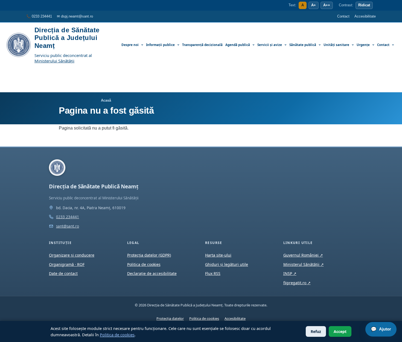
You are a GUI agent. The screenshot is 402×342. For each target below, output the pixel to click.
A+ (313, 5)
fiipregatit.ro (297, 282)
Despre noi (130, 45)
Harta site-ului (218, 255)
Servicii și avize (269, 45)
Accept (340, 331)
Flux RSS (212, 273)
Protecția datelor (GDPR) (149, 255)
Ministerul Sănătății (303, 264)
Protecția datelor (170, 318)
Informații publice (160, 45)
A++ (326, 5)
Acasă (106, 100)
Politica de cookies (117, 334)
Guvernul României (303, 255)
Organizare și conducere (71, 255)
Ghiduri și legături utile (226, 264)
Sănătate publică (302, 45)
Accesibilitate (235, 318)
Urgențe (363, 45)
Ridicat (364, 5)
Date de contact (63, 273)
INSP (289, 273)
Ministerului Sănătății (54, 61)
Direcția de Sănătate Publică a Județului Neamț (67, 37)
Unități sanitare (336, 45)
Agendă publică (237, 45)
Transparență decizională (202, 45)
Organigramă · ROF (67, 264)
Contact (383, 45)
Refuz (316, 331)
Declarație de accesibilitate (152, 273)
